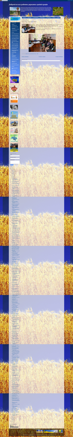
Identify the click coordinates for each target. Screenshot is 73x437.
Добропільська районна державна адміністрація (28, 4)
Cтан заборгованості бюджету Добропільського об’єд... (16, 260)
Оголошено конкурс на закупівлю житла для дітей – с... (16, 238)
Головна (24, 17)
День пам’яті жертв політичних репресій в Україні (15, 277)
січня (12, 420)
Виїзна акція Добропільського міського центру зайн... (15, 251)
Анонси (58, 17)
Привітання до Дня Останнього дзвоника (15, 214)
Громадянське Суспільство (14, 56)
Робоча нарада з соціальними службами (15, 234)
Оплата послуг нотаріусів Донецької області (15, 181)
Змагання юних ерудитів (15, 229)
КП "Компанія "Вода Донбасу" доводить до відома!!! (15, 180)
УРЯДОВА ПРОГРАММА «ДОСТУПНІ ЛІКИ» (15, 205)
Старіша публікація (59, 56)
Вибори (13, 32)
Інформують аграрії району (15, 379)
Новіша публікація (25, 56)
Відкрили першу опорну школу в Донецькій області (16, 265)
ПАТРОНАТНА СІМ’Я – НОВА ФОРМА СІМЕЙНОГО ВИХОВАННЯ (16, 274)
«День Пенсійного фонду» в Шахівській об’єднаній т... (15, 232)
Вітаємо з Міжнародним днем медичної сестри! (15, 348)
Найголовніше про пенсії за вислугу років (15, 412)
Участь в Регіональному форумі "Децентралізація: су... (15, 292)
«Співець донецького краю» (15, 275)
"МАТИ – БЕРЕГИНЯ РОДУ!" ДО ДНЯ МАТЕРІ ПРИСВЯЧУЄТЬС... (16, 326)
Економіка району (14, 30)
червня (13, 176)
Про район (29, 17)
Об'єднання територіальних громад (15, 28)
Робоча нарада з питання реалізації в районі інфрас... (15, 354)
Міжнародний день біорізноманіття (14, 198)
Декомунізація (14, 70)
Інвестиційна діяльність (15, 33)
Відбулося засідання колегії (15, 236)
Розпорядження (36, 17)
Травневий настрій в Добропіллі (14, 402)
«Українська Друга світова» (15, 230)
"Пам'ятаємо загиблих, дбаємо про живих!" (15, 359)
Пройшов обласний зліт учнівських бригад (15, 253)
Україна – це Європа (14, 339)
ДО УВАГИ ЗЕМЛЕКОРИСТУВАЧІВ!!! (15, 317)
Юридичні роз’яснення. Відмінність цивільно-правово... (15, 224)
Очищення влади (14, 63)
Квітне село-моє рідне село (15, 409)
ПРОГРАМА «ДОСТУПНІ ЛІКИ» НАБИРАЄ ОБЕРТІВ (16, 384)
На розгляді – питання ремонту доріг (15, 395)
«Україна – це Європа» (15, 362)
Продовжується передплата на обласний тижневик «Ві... (15, 255)
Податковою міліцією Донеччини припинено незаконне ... (15, 202)
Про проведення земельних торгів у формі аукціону (15, 357)
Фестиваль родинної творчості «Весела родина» (14, 407)
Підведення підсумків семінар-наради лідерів (15, 338)
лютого (13, 419)
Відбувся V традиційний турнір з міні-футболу (15, 361)
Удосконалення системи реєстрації (15, 312)
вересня (13, 173)
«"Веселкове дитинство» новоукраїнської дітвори (15, 319)
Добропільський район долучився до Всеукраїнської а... (15, 332)
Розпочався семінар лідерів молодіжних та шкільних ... (16, 352)
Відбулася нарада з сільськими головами (15, 302)
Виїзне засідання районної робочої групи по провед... (16, 247)
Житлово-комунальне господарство (15, 50)
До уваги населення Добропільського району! (15, 398)
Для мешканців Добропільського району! (15, 346)
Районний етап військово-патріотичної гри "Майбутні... (15, 415)
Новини (54, 17)
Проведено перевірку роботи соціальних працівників (16, 216)
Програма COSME (14, 408)
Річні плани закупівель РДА (15, 42)
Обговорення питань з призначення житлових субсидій (15, 370)
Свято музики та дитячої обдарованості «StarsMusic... (15, 343)
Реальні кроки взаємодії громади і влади (15, 307)
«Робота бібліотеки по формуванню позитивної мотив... (15, 188)
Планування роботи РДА (15, 68)
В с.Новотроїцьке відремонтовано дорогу (15, 350)
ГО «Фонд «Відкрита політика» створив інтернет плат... (14, 226)
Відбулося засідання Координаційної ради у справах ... (15, 219)
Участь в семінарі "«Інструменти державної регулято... (15, 196)
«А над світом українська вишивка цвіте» (15, 288)
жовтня (13, 172)
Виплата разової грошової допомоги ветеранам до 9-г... (16, 401)
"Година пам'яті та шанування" (14, 261)
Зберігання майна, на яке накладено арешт (15, 315)
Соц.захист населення (15, 59)
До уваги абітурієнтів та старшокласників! (15, 306)
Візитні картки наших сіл (15, 377)
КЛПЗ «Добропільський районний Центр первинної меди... (15, 336)
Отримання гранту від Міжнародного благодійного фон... (15, 321)
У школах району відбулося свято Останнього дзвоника (15, 210)
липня (13, 175)
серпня (13, 174)
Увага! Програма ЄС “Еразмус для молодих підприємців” (15, 310)
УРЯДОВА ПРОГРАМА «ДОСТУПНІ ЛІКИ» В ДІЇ (15, 268)
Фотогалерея (42, 17)
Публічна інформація (15, 45)
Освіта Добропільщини (15, 38)
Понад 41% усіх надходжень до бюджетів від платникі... (16, 190)
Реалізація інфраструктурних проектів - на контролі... (16, 192)
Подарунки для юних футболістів (15, 299)
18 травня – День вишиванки (16, 293)
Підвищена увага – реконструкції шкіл (14, 388)
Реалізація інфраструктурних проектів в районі (16, 271)
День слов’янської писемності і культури (15, 244)
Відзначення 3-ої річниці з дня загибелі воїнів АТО (15, 248)
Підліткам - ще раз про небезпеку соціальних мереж (15, 324)
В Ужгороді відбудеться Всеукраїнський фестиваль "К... (16, 221)
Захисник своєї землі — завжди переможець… (15, 390)
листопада (13, 171)
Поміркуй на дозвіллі (14, 245)
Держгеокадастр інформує (14, 61)
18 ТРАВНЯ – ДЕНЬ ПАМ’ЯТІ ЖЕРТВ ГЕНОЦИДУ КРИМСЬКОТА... (16, 296)
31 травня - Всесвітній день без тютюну (15, 186)
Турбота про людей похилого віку (14, 282)
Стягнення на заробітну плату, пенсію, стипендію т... (15, 184)
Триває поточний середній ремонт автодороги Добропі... (15, 285)
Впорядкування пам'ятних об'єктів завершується (15, 386)
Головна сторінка (42, 56)
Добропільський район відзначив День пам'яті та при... (15, 376)
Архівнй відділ (14, 52)
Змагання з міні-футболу (15, 378)
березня (13, 418)
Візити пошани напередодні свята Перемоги (15, 393)
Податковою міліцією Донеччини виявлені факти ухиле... (16, 212)
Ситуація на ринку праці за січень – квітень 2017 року (16, 392)
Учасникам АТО (14, 73)
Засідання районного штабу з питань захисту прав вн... (16, 228)
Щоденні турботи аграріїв (15, 264)
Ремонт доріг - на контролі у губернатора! (15, 297)
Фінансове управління (15, 35)
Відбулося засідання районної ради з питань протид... (15, 207)
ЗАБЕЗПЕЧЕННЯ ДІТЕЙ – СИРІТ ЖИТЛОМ (15, 334)
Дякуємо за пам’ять (14, 368)
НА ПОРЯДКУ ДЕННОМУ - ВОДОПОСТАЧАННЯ (15, 314)
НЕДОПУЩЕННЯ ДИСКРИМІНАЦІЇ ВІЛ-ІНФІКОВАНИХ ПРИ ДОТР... (15, 280)
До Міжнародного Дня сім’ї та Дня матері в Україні (15, 328)
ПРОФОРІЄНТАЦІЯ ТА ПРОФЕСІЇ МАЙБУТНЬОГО (15, 364)
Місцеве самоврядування (14, 25)
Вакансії (13, 66)
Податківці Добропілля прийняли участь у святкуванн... (15, 367)
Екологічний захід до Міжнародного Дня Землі (15, 411)
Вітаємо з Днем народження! (16, 235)
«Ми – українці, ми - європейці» (14, 383)
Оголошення (48, 17)
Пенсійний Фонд (14, 48)
